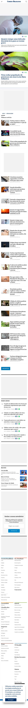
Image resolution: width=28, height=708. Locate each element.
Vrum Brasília (17, 654)
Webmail (3, 605)
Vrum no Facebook (4, 660)
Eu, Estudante (19, 559)
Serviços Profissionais (5, 621)
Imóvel (17, 603)
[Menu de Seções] (2, 1)
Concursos (18, 590)
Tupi (15, 679)
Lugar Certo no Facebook (19, 627)
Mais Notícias (5, 368)
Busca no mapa (17, 610)
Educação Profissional (19, 582)
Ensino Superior (18, 562)
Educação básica (18, 560)
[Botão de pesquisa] (26, 1)
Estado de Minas (18, 671)
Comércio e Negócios (5, 624)
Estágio (16, 567)
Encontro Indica (18, 666)
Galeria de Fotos (18, 624)
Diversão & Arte (4, 575)
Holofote (2, 587)
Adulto (2, 619)
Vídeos (2, 655)
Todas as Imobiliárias (19, 629)
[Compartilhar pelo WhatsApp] (19, 409)
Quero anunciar (4, 609)
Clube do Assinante (5, 638)
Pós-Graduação (18, 584)
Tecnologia (3, 589)
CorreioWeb (5, 603)
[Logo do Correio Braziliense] (14, 1)
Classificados (5, 607)
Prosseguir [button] (11, 699)
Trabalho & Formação (19, 565)
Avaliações (3, 653)
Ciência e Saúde (9, 113)
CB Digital (3, 633)
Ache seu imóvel (18, 605)
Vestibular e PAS (18, 577)
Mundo (2, 572)
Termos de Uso (4, 599)
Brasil (2, 567)
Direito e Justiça (4, 580)
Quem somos (3, 594)
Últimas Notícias (18, 572)
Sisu (15, 580)
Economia (3, 570)
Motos (2, 658)
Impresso (4, 626)
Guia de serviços (18, 617)
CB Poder (16, 652)
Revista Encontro (20, 657)
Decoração (17, 622)
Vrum (3, 644)
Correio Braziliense (7, 559)
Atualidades (17, 663)
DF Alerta (16, 647)
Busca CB (3, 635)
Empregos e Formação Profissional (5, 617)
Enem (16, 570)
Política (2, 565)
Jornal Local (17, 649)
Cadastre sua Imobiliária (19, 632)
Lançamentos (17, 612)
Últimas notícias (6, 117)
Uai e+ (16, 676)
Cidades (2, 562)
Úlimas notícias (17, 614)
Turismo (2, 592)
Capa (2, 560)
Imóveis (2, 611)
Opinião (2, 584)
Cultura (16, 575)
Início (3, 113)
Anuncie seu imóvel (18, 607)
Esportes (3, 577)
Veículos (2, 614)
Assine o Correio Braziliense (6, 640)
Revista (16, 661)
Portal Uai (16, 674)
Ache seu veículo (4, 645)
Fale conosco (17, 587)
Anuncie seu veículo (5, 648)
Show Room (17, 619)
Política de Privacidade (5, 597)
